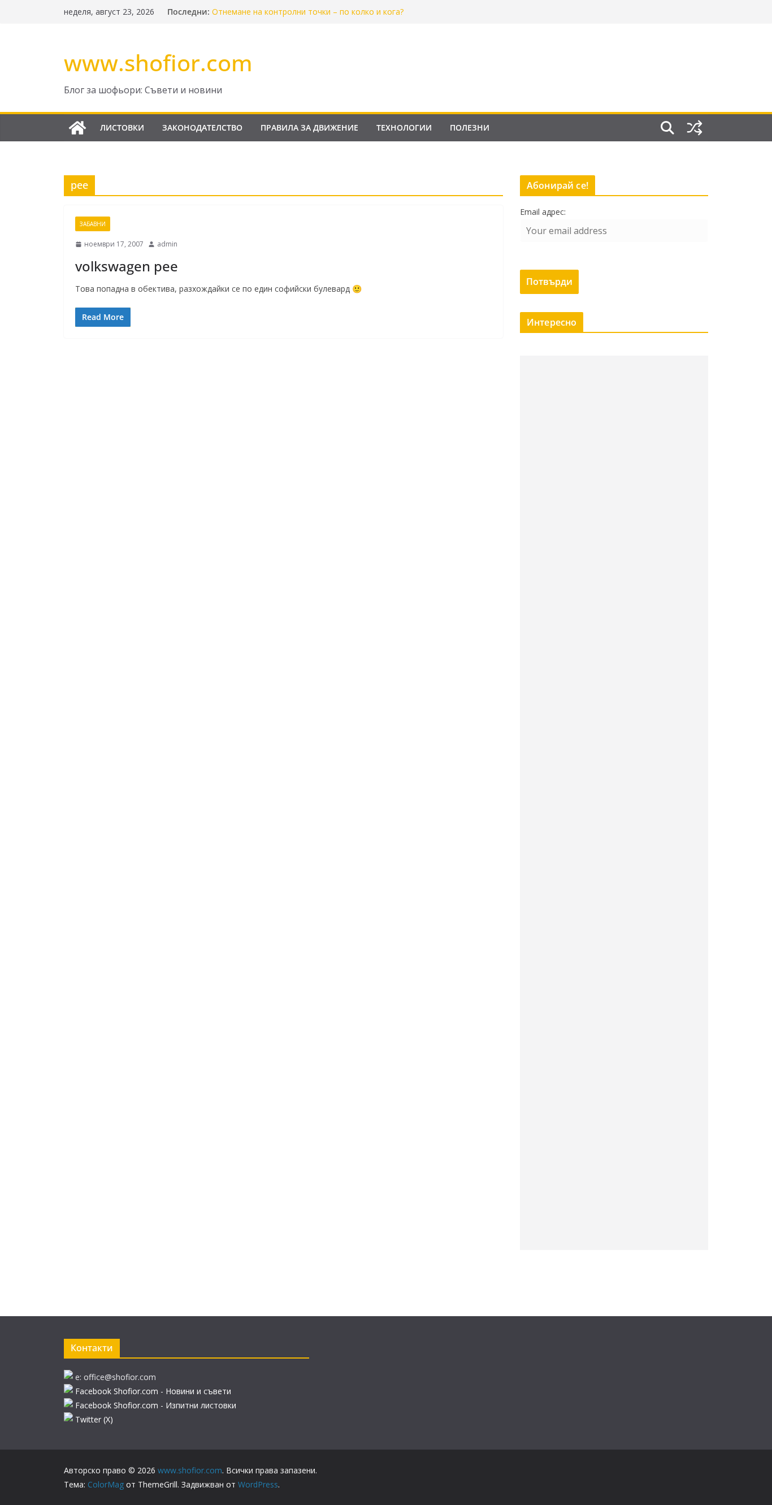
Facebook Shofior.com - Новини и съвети (153, 1391)
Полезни (469, 127)
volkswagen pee (126, 266)
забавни (93, 224)
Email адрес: (543, 211)
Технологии (404, 127)
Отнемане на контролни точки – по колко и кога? (308, 11)
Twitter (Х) (94, 1419)
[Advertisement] (614, 803)
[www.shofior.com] (77, 127)
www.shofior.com (158, 62)
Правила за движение (309, 127)
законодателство (202, 127)
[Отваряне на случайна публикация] (694, 127)
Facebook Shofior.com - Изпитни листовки (155, 1405)
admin (167, 244)
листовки (122, 127)
